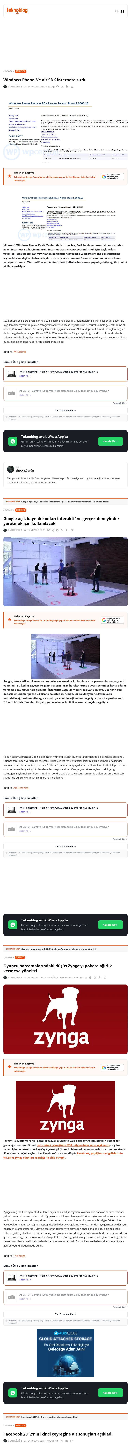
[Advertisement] (65, 885)
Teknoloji (20, 71)
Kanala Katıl (110, 441)
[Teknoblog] (17, 11)
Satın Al (23, 375)
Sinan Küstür (15, 86)
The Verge (19, 1255)
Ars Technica (20, 787)
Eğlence (20, 957)
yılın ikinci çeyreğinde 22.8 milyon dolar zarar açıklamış (73, 1145)
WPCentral (19, 351)
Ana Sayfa (7, 71)
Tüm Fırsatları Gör (64, 410)
